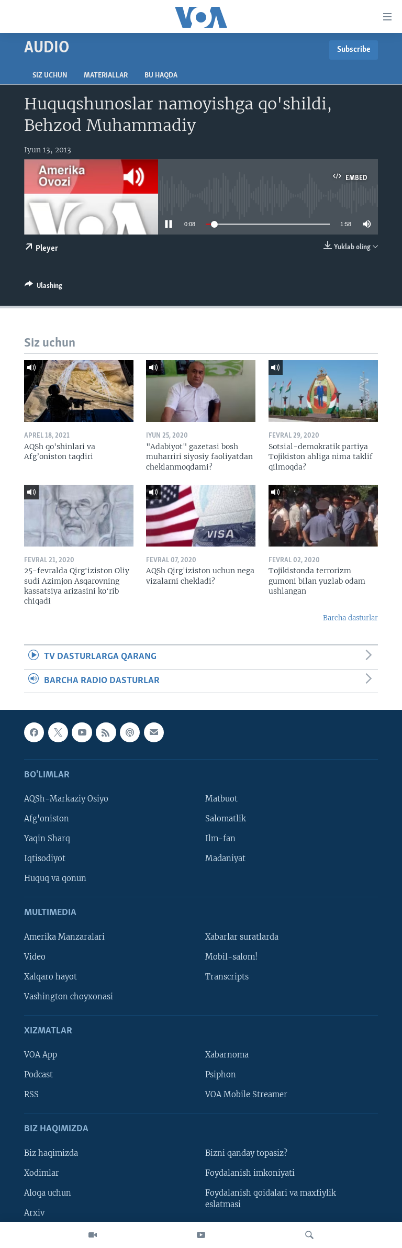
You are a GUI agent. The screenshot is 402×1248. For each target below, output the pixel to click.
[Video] (92, 1235)
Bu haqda (160, 76)
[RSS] (106, 732)
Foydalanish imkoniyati (250, 1173)
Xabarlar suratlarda (241, 937)
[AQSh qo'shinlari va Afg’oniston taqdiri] (78, 391)
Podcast (38, 1074)
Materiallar (106, 76)
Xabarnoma (227, 1055)
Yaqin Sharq (47, 838)
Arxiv (34, 1213)
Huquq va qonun (55, 878)
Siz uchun (49, 76)
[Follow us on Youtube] (82, 732)
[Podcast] (130, 732)
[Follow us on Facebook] (34, 732)
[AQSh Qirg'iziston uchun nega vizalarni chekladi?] (200, 516)
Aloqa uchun (47, 1193)
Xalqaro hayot (50, 977)
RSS (31, 1094)
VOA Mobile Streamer (246, 1094)
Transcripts (227, 977)
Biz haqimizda (51, 1153)
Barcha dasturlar (350, 618)
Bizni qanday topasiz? (246, 1153)
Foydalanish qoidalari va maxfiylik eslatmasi (270, 1198)
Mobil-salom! (231, 957)
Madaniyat (225, 858)
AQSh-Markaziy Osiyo (66, 799)
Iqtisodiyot (44, 858)
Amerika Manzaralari (64, 937)
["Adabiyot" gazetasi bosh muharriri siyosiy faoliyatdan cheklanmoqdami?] (200, 391)
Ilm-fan (220, 838)
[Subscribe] (154, 732)
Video (35, 957)
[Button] (43, 287)
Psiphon (220, 1074)
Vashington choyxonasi (68, 996)
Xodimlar (41, 1173)
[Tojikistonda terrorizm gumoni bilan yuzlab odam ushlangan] (323, 516)
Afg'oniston (46, 818)
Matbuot (221, 799)
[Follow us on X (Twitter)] (58, 732)
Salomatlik (225, 818)
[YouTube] (201, 1235)
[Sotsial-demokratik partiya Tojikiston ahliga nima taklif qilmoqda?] (323, 391)
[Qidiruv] (309, 1235)
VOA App (40, 1055)
